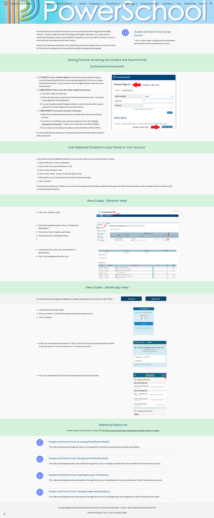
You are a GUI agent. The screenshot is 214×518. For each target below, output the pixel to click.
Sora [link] (179, 3)
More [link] (201, 3)
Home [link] (47, 3)
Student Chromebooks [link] (63, 3)
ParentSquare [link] (129, 3)
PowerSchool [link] (112, 3)
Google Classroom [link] (149, 3)
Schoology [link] (166, 3)
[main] (76, 40)
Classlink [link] (82, 3)
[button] (211, 3)
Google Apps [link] (95, 3)
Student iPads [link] (190, 3)
